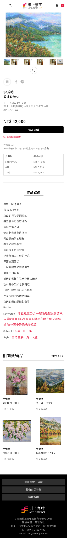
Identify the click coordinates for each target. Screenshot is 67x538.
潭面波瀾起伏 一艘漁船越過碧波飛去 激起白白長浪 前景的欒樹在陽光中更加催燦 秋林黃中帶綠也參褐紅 (33, 319)
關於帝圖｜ (28, 522)
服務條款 (40, 522)
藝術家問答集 (33, 489)
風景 (18, 331)
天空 (35, 337)
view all (56, 356)
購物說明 (33, 497)
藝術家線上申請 (33, 482)
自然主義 (18, 337)
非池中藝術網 (33, 510)
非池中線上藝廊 (32, 6)
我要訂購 (33, 130)
